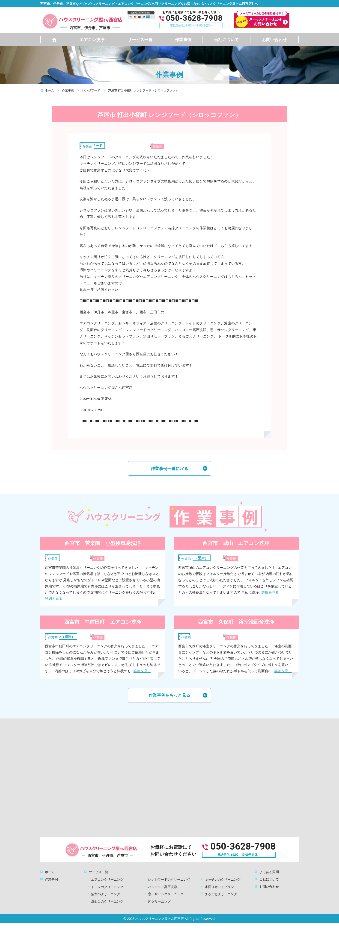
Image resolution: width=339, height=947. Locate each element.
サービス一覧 (140, 39)
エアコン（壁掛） (194, 557)
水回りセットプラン (219, 887)
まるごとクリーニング (221, 894)
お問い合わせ (274, 39)
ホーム (50, 872)
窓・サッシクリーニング (166, 894)
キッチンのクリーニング (222, 879)
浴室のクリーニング (105, 894)
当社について (226, 39)
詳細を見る (53, 598)
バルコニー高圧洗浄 (162, 887)
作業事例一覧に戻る (169, 468)
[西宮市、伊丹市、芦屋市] (81, 20)
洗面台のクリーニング (107, 901)
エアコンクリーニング (107, 879)
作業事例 (183, 39)
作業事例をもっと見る (169, 695)
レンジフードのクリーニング (169, 879)
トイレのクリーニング (107, 887)
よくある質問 (269, 872)
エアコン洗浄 (92, 39)
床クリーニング (159, 901)
